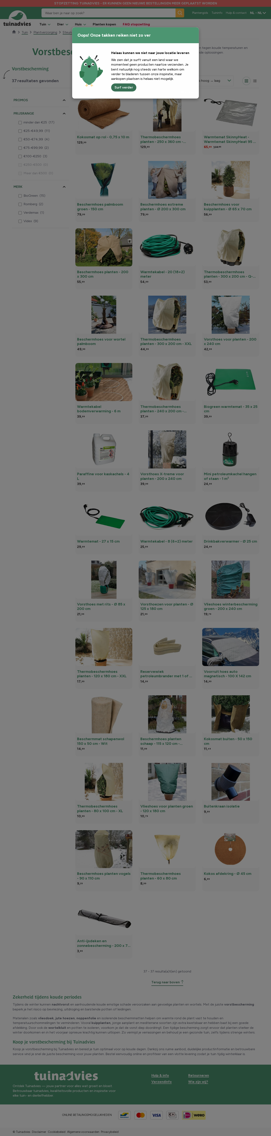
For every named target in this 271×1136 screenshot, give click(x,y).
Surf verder (124, 87)
